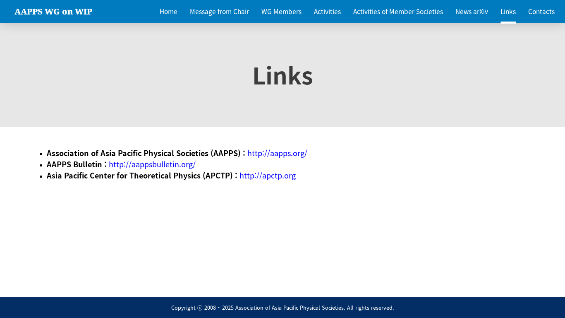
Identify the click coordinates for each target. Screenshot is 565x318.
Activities (327, 11)
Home (168, 11)
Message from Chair (219, 11)
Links (508, 11)
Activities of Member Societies (398, 11)
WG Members (281, 11)
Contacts (541, 11)
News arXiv (471, 11)
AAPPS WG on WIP (53, 12)
